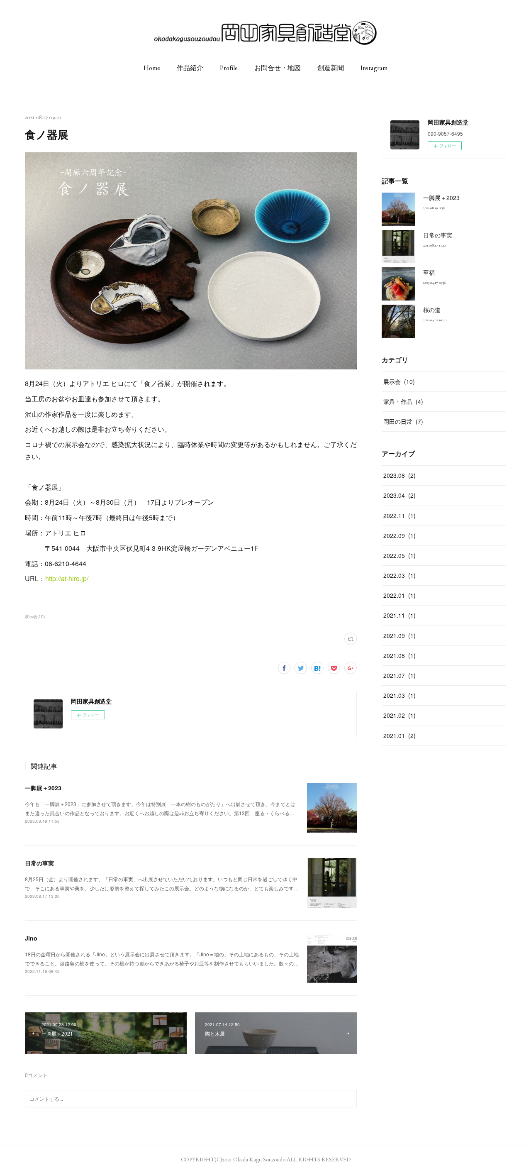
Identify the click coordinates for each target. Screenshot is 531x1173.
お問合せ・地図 (277, 68)
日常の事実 (39, 863)
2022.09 (399, 535)
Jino (31, 938)
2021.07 (399, 675)
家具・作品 (403, 401)
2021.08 (399, 655)
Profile (229, 68)
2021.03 (399, 695)
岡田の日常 (403, 421)
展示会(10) (35, 616)
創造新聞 (330, 68)
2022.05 (399, 555)
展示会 (399, 381)
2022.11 (399, 515)
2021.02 (399, 715)
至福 (429, 272)
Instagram (373, 68)
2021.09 (399, 635)
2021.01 (399, 735)
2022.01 (399, 595)
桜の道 (432, 309)
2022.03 (399, 575)
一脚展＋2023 (43, 788)
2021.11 (399, 615)
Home (152, 68)
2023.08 (399, 475)
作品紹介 (190, 68)
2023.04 (399, 495)
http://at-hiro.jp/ (66, 578)
